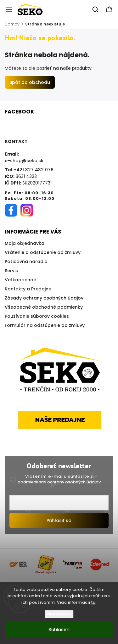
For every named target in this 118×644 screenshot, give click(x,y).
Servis (11, 270)
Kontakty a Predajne (28, 289)
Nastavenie (59, 614)
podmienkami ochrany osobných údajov (59, 482)
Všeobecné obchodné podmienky (44, 307)
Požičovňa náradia (26, 261)
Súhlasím (59, 629)
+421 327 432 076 (33, 170)
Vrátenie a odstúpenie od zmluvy (43, 252)
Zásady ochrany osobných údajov (44, 298)
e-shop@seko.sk (24, 160)
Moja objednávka (24, 243)
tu (93, 602)
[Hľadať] (95, 9)
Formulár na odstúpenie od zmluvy (45, 325)
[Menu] (9, 9)
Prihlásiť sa (59, 520)
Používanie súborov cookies (37, 316)
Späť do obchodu (29, 82)
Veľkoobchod (21, 280)
